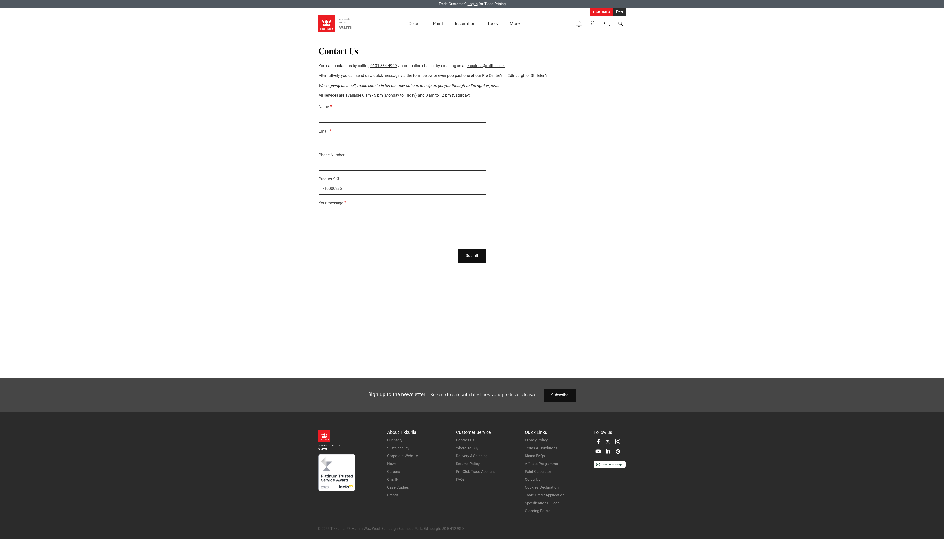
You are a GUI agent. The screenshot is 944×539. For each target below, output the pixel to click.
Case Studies (398, 487)
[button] (579, 24)
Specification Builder (542, 503)
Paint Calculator (538, 471)
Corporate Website (402, 456)
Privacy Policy (536, 440)
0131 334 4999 (383, 65)
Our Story (394, 440)
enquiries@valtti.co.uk (486, 65)
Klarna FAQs (535, 456)
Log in (473, 4)
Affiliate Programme (541, 464)
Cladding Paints (537, 511)
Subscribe (559, 395)
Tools (492, 23)
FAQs (460, 479)
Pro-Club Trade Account (475, 471)
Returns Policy (468, 464)
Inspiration (465, 23)
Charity (393, 479)
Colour (414, 23)
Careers (393, 471)
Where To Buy (467, 448)
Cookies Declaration (542, 487)
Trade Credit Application (544, 495)
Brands (392, 495)
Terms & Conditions (541, 448)
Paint (438, 23)
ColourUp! (533, 479)
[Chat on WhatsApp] (610, 466)
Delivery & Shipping (471, 456)
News (392, 464)
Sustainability (398, 448)
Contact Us (465, 440)
